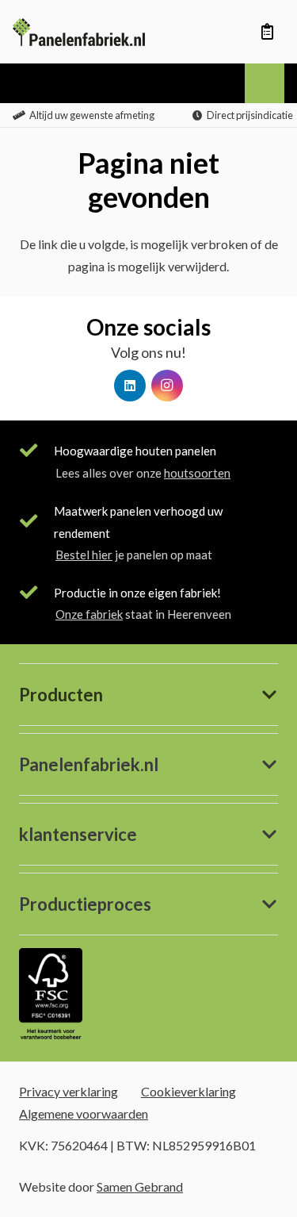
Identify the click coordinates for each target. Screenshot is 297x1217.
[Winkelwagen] (266, 31)
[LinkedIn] (130, 385)
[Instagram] (167, 385)
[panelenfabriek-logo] (79, 32)
